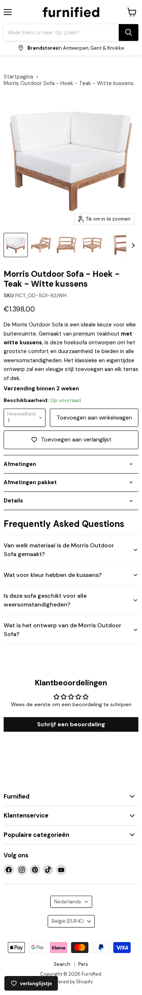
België (68, 921)
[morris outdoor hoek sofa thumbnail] (41, 245)
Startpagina (18, 77)
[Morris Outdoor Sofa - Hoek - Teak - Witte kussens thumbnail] (15, 245)
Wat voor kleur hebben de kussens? (53, 575)
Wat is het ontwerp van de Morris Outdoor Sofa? (62, 629)
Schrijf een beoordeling (71, 724)
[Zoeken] (128, 32)
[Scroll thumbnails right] (132, 245)
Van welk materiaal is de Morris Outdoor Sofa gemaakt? (59, 549)
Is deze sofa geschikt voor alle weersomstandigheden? (45, 600)
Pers (83, 964)
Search (62, 964)
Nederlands (67, 902)
